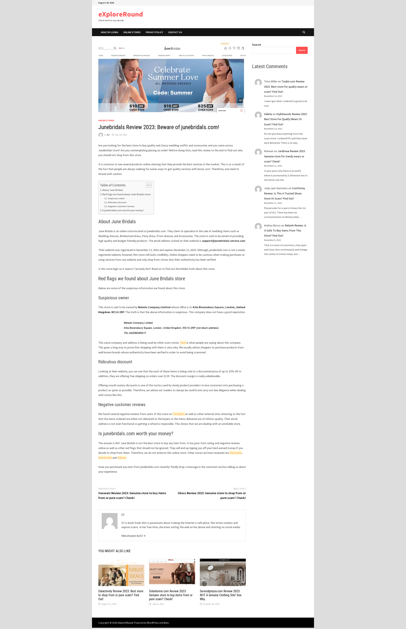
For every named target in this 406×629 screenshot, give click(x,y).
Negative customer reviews (121, 206)
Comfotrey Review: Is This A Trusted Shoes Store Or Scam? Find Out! (284, 193)
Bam (166, 622)
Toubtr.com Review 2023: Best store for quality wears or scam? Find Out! (286, 86)
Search (256, 44)
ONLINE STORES (132, 32)
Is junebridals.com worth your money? (123, 210)
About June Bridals (112, 190)
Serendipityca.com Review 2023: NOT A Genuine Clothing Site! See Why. (221, 595)
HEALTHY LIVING (109, 32)
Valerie (268, 114)
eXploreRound (120, 14)
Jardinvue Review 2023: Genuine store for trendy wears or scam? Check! (284, 156)
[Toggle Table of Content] (147, 185)
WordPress (153, 622)
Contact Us (175, 32)
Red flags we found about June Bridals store (126, 194)
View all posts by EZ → (133, 535)
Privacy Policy (154, 32)
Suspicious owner (116, 198)
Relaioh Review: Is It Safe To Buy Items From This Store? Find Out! (285, 230)
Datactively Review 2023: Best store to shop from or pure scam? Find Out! (120, 595)
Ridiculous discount (117, 202)
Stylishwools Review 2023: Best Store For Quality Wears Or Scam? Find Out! (285, 119)
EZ (108, 134)
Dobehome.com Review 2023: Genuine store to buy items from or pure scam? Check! (171, 595)
